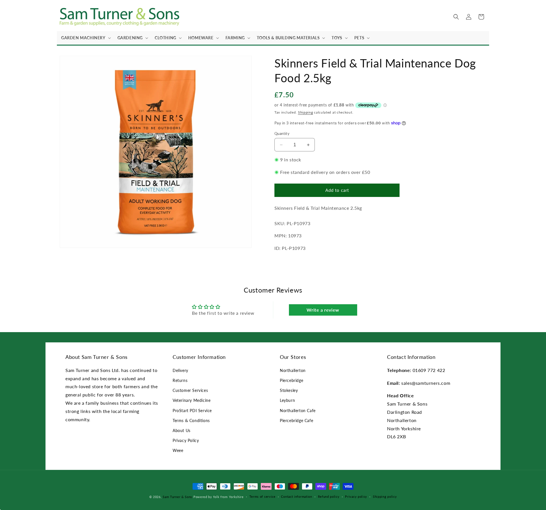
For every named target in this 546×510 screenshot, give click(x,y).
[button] (85, 38)
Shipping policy (385, 496)
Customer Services (190, 390)
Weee (178, 450)
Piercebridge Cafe (296, 420)
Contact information (296, 496)
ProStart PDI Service (192, 410)
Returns (180, 380)
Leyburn (287, 400)
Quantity (281, 133)
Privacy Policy (186, 440)
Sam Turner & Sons (177, 497)
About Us (182, 430)
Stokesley (289, 390)
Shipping (305, 112)
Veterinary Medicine (191, 400)
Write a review (323, 309)
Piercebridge (291, 380)
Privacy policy (356, 496)
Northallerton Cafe (298, 410)
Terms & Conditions (191, 420)
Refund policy (329, 496)
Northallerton (293, 370)
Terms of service (262, 496)
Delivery (180, 370)
